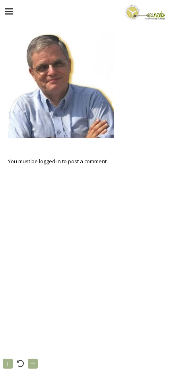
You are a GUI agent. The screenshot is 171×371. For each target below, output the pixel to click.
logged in (50, 161)
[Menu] (9, 11)
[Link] (144, 12)
